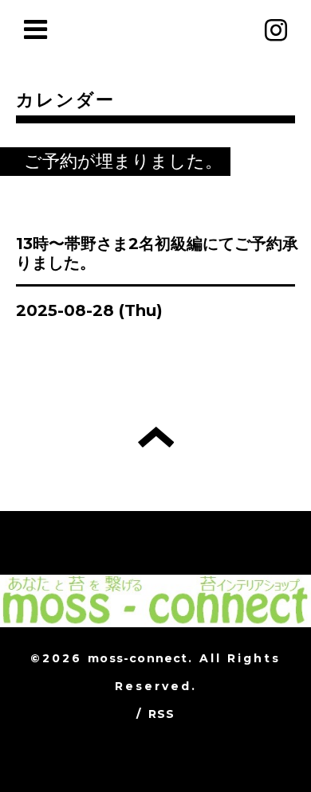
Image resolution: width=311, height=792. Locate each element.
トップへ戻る (156, 437)
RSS (161, 714)
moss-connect (137, 658)
